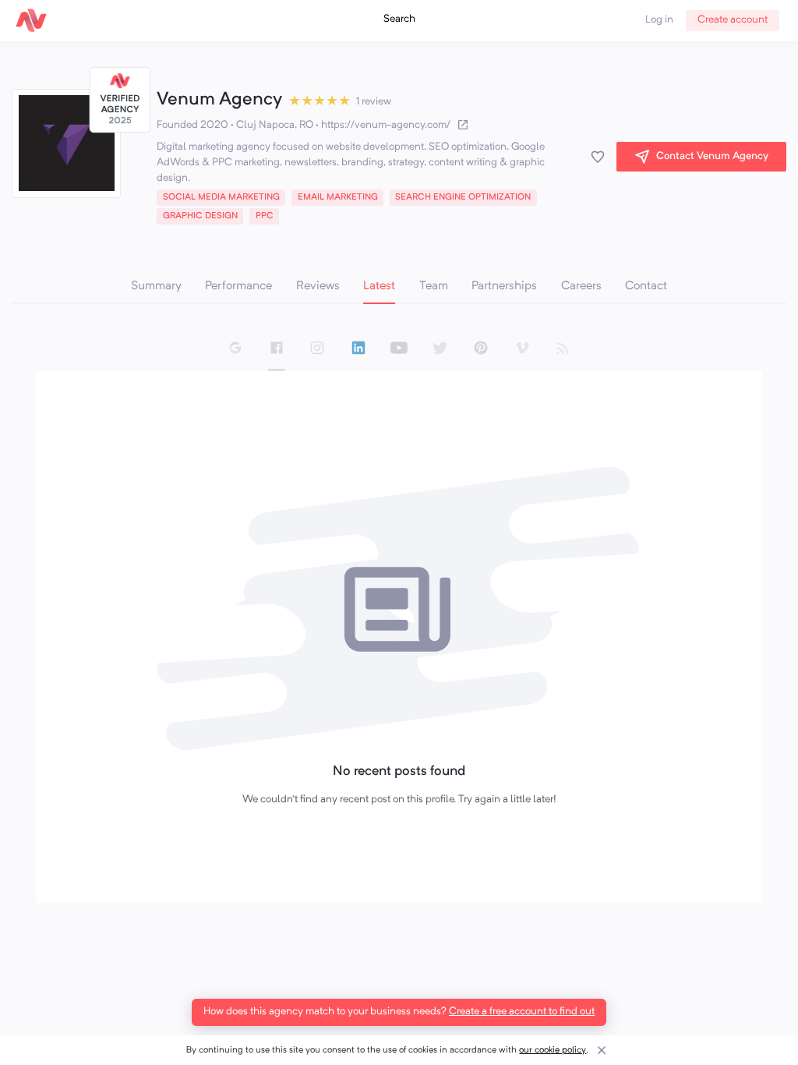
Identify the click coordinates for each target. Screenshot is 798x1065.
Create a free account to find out (522, 1012)
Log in (659, 20)
